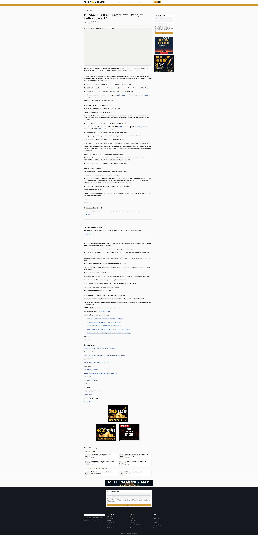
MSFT (120, 127)
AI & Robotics (92, 4)
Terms (90, 394)
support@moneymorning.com (98, 520)
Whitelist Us (155, 520)
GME (118, 95)
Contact (131, 527)
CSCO (99, 128)
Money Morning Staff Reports (98, 468)
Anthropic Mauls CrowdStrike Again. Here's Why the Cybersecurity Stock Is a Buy (108, 329)
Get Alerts (164, 33)
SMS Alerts (132, 525)
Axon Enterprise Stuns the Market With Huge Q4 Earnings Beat (103, 325)
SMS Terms (168, 28)
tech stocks (87, 340)
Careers (132, 518)
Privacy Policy (163, 28)
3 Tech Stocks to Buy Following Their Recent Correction (100, 348)
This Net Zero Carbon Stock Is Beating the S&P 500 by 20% (100, 373)
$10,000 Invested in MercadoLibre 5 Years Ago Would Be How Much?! (105, 318)
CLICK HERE (87, 234)
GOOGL (138, 127)
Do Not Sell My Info (157, 525)
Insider (157, 1)
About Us (132, 516)
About (151, 1)
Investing (134, 1)
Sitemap (155, 527)
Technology (139, 1)
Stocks (128, 1)
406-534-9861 (87, 520)
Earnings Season (100, 4)
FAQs (154, 516)
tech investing (88, 369)
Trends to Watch (121, 1)
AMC (123, 95)
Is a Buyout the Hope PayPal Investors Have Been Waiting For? (104, 322)
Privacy (86, 394)
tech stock (112, 87)
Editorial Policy (133, 520)
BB (134, 76)
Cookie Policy (156, 524)
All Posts (146, 1)
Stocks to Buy (88, 380)
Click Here (87, 214)
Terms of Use (156, 518)
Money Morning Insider (135, 524)
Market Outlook (107, 4)
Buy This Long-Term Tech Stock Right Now (96, 362)
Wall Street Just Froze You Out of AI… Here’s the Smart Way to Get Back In (105, 355)
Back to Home (90, 10)
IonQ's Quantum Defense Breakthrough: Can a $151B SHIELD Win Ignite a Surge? (109, 333)
